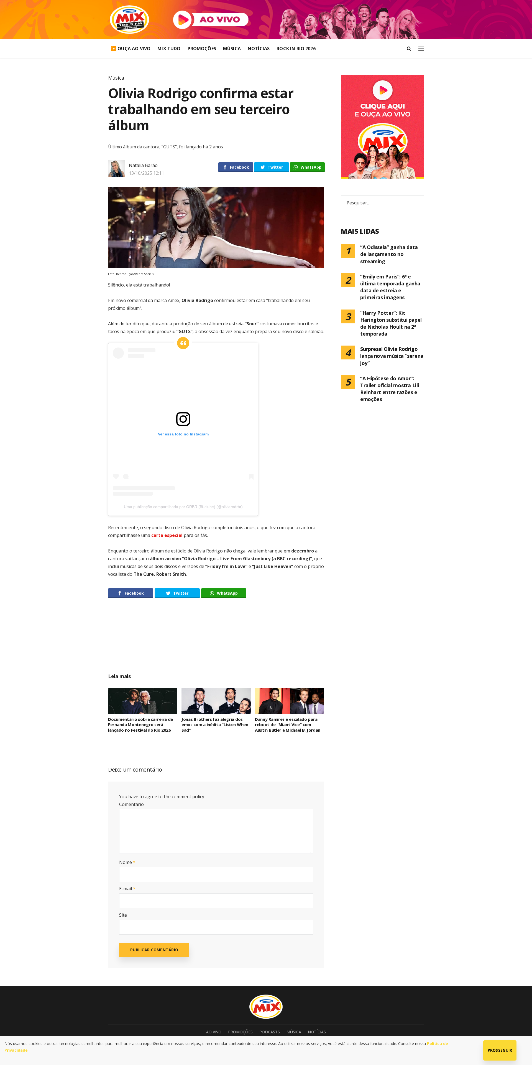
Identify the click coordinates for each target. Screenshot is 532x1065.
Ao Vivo (213, 1031)
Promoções (202, 48)
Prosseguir (500, 1050)
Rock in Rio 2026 (296, 48)
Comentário (131, 804)
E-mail (127, 889)
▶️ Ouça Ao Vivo (130, 48)
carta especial (167, 535)
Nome (127, 862)
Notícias (259, 48)
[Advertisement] (216, 641)
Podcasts (269, 1031)
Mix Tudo (168, 48)
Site (123, 915)
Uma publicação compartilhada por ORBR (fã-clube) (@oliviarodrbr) (183, 506)
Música (232, 48)
